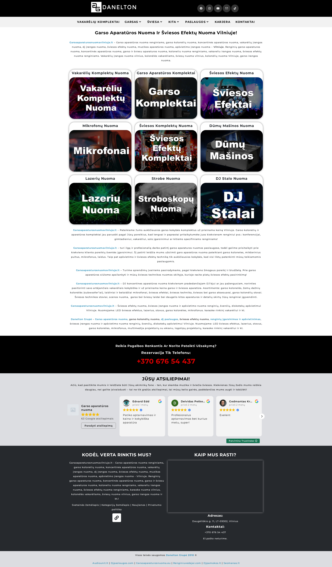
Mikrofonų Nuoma (100, 126)
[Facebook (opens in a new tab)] (201, 8)
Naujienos (138, 505)
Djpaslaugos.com (122, 563)
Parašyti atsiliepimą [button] (99, 425)
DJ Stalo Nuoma (231, 178)
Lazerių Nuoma (100, 178)
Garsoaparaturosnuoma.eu (153, 563)
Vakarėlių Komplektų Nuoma (100, 73)
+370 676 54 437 (166, 361)
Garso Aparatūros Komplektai (166, 73)
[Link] (116, 517)
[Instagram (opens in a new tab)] (209, 8)
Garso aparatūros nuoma (111, 319)
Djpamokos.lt (212, 563)
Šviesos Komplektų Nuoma (166, 126)
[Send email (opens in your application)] (226, 8)
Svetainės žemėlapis (85, 505)
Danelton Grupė (81, 319)
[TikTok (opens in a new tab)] (235, 8)
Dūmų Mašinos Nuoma (231, 126)
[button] (261, 416)
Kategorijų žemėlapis (116, 505)
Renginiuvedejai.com (187, 563)
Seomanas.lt (232, 563)
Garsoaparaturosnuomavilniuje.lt (98, 270)
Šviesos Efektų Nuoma (231, 73)
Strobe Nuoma (166, 178)
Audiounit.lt (100, 563)
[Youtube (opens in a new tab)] (218, 8)
